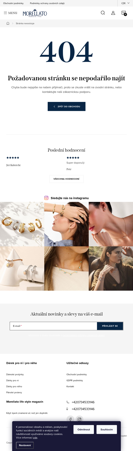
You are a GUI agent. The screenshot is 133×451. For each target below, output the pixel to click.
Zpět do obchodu (69, 106)
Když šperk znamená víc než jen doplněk (27, 413)
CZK (123, 3)
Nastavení (25, 445)
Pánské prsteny (14, 392)
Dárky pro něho (14, 386)
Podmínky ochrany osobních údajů (47, 3)
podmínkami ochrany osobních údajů (84, 335)
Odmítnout (84, 429)
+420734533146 (83, 402)
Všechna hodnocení (66, 178)
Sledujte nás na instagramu (70, 198)
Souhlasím (107, 429)
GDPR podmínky (74, 380)
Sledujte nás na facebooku (70, 419)
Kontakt (70, 386)
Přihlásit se (110, 325)
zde (35, 437)
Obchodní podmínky (13, 3)
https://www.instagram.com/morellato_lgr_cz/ (79, 419)
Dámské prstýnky (15, 374)
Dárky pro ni (12, 380)
